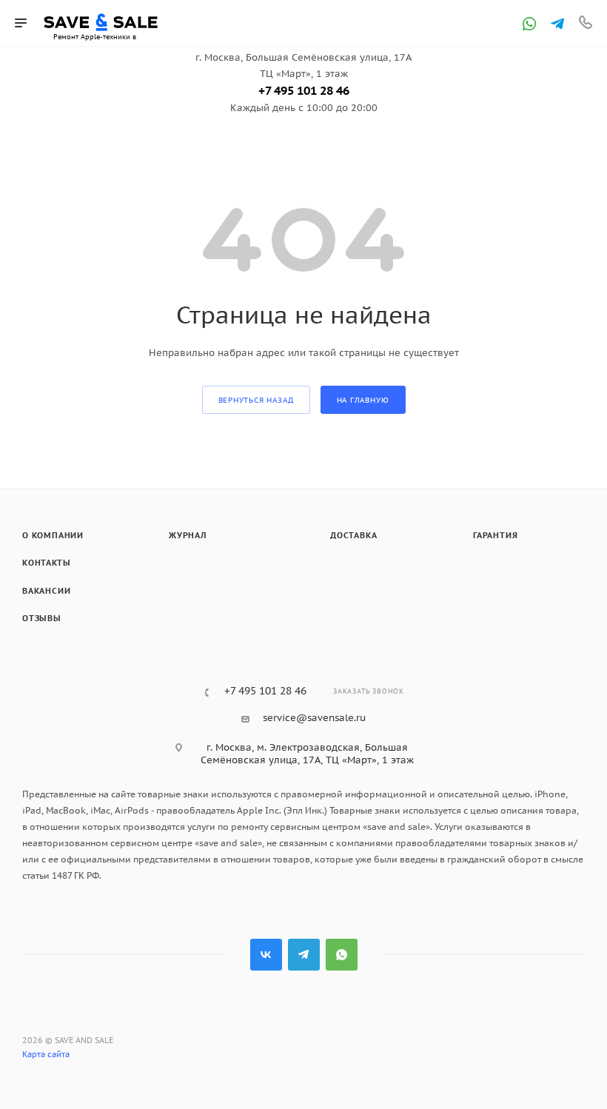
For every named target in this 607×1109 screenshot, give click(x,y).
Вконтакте (266, 955)
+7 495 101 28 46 (303, 90)
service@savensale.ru (314, 717)
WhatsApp (342, 955)
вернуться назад (256, 400)
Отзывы (41, 618)
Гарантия (495, 535)
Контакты (46, 562)
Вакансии (46, 591)
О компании (53, 535)
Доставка (353, 535)
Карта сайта (46, 1054)
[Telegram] (557, 23)
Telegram (304, 955)
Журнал (188, 535)
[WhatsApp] (529, 23)
